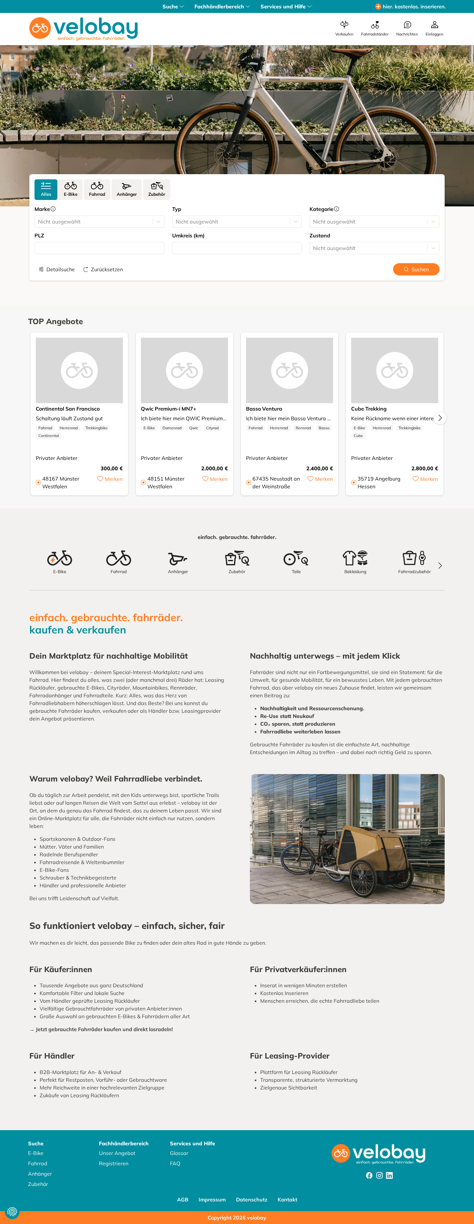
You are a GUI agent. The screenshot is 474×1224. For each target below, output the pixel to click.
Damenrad (172, 427)
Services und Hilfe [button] (283, 6)
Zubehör (38, 1184)
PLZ (39, 235)
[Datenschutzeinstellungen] (12, 1211)
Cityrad (212, 427)
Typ (176, 209)
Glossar (179, 1153)
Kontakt (287, 1199)
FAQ (175, 1163)
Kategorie (321, 209)
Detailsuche (60, 269)
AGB (182, 1199)
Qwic (193, 427)
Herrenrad (69, 427)
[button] (110, 482)
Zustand (320, 235)
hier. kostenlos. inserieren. (414, 6)
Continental (48, 435)
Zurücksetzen (107, 269)
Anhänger (40, 1173)
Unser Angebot (117, 1153)
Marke (42, 209)
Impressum (212, 1199)
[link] (46, 189)
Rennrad (303, 427)
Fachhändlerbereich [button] (219, 6)
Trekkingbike (96, 427)
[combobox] (38, 221)
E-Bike (149, 427)
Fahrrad (45, 427)
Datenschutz (251, 1199)
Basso (324, 427)
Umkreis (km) (188, 235)
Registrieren (113, 1163)
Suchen (420, 269)
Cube (358, 435)
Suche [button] (170, 6)
